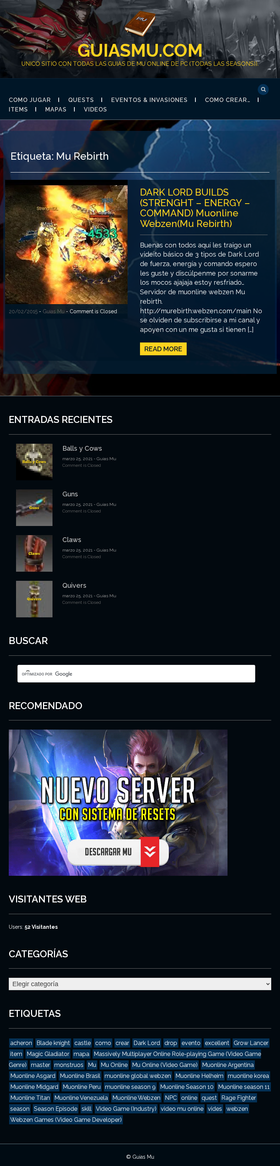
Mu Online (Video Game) (165, 1064)
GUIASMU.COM (140, 50)
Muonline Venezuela (81, 1097)
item (16, 1053)
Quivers (74, 585)
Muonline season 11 (244, 1086)
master (40, 1064)
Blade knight (53, 1043)
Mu (92, 1064)
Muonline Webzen (136, 1097)
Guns (70, 494)
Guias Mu (54, 311)
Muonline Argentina (228, 1064)
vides (215, 1108)
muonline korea (248, 1075)
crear (122, 1043)
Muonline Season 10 (187, 1086)
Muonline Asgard (32, 1075)
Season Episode (55, 1108)
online (189, 1097)
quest (209, 1097)
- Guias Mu (104, 458)
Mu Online (114, 1064)
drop (170, 1043)
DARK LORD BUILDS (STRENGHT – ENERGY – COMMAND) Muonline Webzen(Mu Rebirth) (195, 208)
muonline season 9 (130, 1086)
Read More (163, 349)
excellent (217, 1043)
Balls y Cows (82, 448)
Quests (81, 99)
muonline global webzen (138, 1075)
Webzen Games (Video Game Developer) (66, 1119)
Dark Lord (146, 1043)
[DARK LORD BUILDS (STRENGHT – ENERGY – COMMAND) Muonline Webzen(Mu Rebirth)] (66, 249)
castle (82, 1043)
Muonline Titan (30, 1097)
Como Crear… (227, 99)
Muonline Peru (82, 1086)
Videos (95, 109)
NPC (171, 1097)
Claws (71, 540)
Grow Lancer (251, 1043)
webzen (237, 1108)
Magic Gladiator (48, 1053)
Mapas (56, 109)
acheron (21, 1043)
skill (87, 1108)
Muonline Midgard (34, 1086)
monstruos (68, 1064)
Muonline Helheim (199, 1075)
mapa (81, 1053)
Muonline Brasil (80, 1075)
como (103, 1043)
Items (18, 109)
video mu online (182, 1108)
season (20, 1108)
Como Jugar (30, 99)
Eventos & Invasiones (149, 99)
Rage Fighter (238, 1097)
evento (191, 1043)
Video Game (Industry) (126, 1108)
